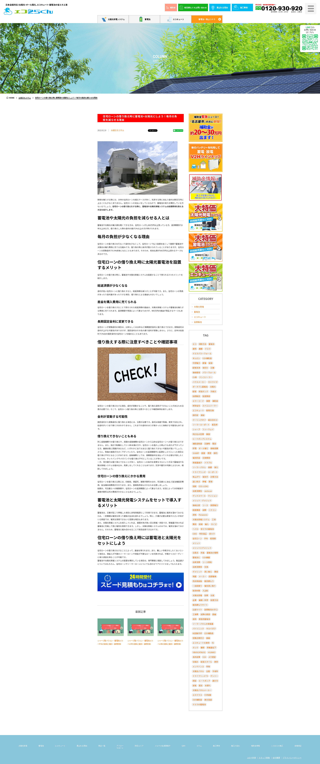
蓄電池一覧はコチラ (206, 19)
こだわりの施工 (277, 746)
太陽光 (213, 386)
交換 (206, 567)
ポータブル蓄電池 (200, 386)
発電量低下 (211, 647)
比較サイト (197, 609)
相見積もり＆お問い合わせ (195, 7)
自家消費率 (197, 567)
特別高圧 (203, 533)
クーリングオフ (199, 420)
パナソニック (198, 628)
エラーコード (198, 401)
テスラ (207, 348)
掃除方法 (202, 344)
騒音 (214, 443)
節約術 (195, 415)
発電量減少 (197, 462)
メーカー (202, 576)
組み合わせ (213, 420)
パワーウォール (209, 372)
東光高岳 (208, 699)
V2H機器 (206, 557)
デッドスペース (199, 495)
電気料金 (196, 458)
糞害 (200, 348)
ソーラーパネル (199, 467)
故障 (204, 510)
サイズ (214, 524)
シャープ (196, 429)
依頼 (206, 595)
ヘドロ (195, 529)
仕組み (195, 661)
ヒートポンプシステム (202, 439)
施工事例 (244, 7)
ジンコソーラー (205, 377)
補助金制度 (197, 443)
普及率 (215, 424)
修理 (194, 448)
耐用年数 (196, 590)
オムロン (196, 358)
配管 (194, 391)
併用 (194, 619)
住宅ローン (197, 538)
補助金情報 (255, 746)
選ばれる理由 (222, 7)
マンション (212, 495)
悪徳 (210, 481)
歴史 (200, 685)
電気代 (205, 476)
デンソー (214, 676)
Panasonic (203, 514)
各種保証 (298, 746)
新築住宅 (196, 405)
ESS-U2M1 (203, 486)
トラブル (208, 462)
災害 (212, 367)
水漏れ (207, 685)
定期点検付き (198, 638)
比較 (208, 671)
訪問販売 (198, 322)
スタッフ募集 (264, 758)
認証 (194, 680)
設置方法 (214, 600)
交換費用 (206, 458)
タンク (195, 647)
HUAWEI (211, 652)
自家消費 (196, 562)
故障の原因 (205, 614)
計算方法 (214, 476)
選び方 (215, 680)
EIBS (195, 533)
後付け (205, 367)
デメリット (197, 571)
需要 (208, 401)
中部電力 (196, 363)
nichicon (208, 491)
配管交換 (210, 410)
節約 (215, 453)
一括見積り (197, 586)
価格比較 (196, 505)
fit (213, 642)
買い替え (208, 571)
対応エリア (139, 746)
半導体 (215, 671)
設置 (203, 453)
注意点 (195, 552)
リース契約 (207, 562)
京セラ (212, 533)
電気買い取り (210, 586)
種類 (202, 647)
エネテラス (197, 695)
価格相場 (196, 372)
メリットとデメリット (202, 548)
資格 (194, 514)
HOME (11, 98)
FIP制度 (207, 695)
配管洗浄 (196, 367)
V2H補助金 (207, 358)
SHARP (196, 453)
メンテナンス (198, 666)
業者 (216, 571)
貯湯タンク (203, 391)
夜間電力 (214, 505)
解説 (208, 434)
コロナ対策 (251, 758)
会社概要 (276, 758)
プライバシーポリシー (292, 758)
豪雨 (194, 348)
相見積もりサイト (200, 605)
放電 (194, 685)
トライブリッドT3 (200, 676)
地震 (194, 576)
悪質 (209, 453)
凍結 (202, 415)
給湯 (210, 363)
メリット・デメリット (202, 500)
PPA (206, 538)
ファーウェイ (208, 429)
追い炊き (196, 481)
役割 (194, 486)
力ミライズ (213, 382)
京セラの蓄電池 (207, 529)
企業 (194, 600)
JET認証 (212, 657)
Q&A (183, 746)
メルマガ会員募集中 (162, 746)
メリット (196, 543)
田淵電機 (212, 576)
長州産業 (196, 657)
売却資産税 (197, 581)
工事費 (195, 614)
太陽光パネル (198, 671)
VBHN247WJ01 (199, 652)
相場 (200, 524)
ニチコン (212, 510)
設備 (214, 614)
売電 (202, 552)
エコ (194, 344)
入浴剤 (205, 590)
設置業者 (196, 510)
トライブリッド (199, 472)
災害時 (207, 443)
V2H (204, 657)
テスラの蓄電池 (199, 704)
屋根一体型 (203, 600)
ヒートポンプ (204, 680)
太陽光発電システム (116, 19)
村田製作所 (197, 633)
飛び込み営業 (198, 434)
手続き (213, 391)
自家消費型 (197, 491)
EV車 (195, 377)
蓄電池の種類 (212, 552)
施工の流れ (235, 746)
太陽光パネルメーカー (202, 690)
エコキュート (178, 19)
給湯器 (213, 538)
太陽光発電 (199, 306)
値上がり (196, 476)
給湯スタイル (206, 661)
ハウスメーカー (199, 382)
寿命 (216, 661)
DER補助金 (197, 699)
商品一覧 (101, 746)
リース (205, 505)
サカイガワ (211, 628)
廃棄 (210, 467)
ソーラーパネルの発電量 (203, 623)
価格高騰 (214, 448)
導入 (216, 467)
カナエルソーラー (210, 405)
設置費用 (206, 396)
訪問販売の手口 (211, 609)
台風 (212, 595)
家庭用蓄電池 (204, 619)
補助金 (173, 7)
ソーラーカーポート (201, 424)
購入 (207, 524)
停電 (204, 481)
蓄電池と (196, 557)
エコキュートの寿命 (201, 642)
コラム (199, 746)
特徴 (208, 666)
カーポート (213, 472)
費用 (194, 524)
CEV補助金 (208, 633)
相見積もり (209, 581)
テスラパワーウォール (202, 353)
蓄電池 (147, 19)
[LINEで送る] (178, 130)
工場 (214, 519)
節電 (204, 363)
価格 (208, 638)
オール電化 (203, 448)
